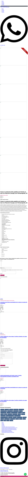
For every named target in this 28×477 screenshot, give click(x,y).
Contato (3, 4)
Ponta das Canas (16, 411)
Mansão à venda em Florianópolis (6, 430)
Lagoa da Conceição (4, 411)
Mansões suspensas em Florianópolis (7, 431)
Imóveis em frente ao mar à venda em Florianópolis (9, 429)
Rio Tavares (20, 412)
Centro (2, 420)
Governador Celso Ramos (10, 415)
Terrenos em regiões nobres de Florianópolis (8, 426)
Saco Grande (7, 409)
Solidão (5, 420)
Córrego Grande (19, 417)
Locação (3, 2)
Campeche (11, 409)
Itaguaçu (5, 414)
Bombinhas (24, 417)
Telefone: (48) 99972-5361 (4, 470)
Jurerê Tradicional (3, 412)
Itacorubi (19, 414)
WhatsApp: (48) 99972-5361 (4, 471)
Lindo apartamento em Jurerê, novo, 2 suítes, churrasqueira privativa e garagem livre (11, 376)
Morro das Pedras (10, 411)
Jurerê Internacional (14, 412)
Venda (3, 9)
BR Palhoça (14, 417)
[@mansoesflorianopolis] (14, 466)
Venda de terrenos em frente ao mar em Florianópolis (9, 427)
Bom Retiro (23, 414)
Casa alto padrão (5, 195)
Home (2, 8)
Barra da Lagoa (15, 414)
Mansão (1, 195)
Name (1, 267)
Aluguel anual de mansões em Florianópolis (8, 432)
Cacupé (8, 420)
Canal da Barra (16, 409)
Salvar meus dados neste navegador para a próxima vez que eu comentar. (12, 269)
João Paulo (2, 409)
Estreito (23, 412)
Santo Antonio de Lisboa (4, 417)
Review (1, 273)
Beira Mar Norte (3, 415)
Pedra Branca (10, 414)
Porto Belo (20, 411)
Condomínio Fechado (3, 300)
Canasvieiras (10, 417)
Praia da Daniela (21, 409)
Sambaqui (11, 420)
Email (1, 268)
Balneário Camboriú (17, 415)
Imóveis (3, 3)
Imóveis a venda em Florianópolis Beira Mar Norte (9, 428)
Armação (2, 414)
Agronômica (8, 412)
